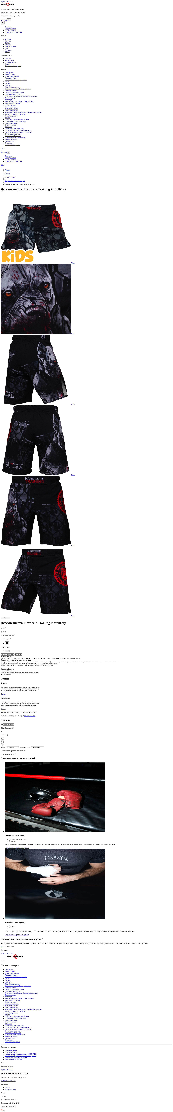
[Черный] (7, 643)
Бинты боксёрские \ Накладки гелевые (18, 89)
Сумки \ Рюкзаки (11, 125)
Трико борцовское (11, 116)
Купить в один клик (7, 654)
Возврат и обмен (10, 46)
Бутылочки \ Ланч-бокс (13, 136)
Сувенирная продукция (13, 134)
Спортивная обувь (11, 123)
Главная (7, 170)
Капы (7, 82)
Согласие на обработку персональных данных (20, 1056)
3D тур (7, 52)
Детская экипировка (12, 76)
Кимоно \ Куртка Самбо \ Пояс (15, 114)
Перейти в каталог (11, 62)
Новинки (8, 58)
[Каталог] (2, 1110)
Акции (7, 43)
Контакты (8, 50)
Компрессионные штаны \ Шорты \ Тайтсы (19, 101)
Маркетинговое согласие (13, 1059)
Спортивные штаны (12, 107)
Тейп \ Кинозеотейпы (12, 87)
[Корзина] (1, 150)
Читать (3, 694)
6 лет (7, 651)
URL (73, 263)
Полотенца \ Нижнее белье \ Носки (17, 119)
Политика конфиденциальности (16, 1057)
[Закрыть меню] (3, 22)
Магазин (4, 20)
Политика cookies (11, 1052)
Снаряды (8, 83)
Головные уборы (10, 78)
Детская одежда (10, 74)
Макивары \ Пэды (11, 91)
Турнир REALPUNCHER (13, 32)
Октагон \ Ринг (10, 141)
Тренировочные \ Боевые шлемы (16, 80)
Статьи (7, 1087)
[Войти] (1, 960)
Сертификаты (9, 72)
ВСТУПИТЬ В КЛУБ (8, 1081)
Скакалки (8, 85)
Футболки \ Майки (11, 109)
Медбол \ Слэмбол (11, 139)
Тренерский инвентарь (12, 94)
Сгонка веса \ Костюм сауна (14, 128)
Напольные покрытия (12, 145)
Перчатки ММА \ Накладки (14, 92)
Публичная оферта (11, 1050)
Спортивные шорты (12, 110)
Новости (8, 41)
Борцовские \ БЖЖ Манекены (15, 137)
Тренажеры (9, 143)
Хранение (8, 127)
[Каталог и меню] (9, 19)
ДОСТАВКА (7, 674)
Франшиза (8, 27)
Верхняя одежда (10, 105)
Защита (7, 118)
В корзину (18, 654)
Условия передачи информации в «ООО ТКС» (21, 1054)
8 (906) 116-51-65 (6, 953)
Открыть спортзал (11, 30)
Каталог (7, 173)
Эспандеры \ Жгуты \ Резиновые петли (18, 130)
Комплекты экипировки (13, 66)
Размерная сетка (29, 716)
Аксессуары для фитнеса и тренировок (18, 132)
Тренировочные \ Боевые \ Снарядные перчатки (21, 96)
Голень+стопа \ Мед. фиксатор (15, 121)
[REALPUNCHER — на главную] (7, 6)
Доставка (8, 44)
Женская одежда (10, 98)
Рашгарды (8, 100)
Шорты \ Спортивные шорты (15, 181)
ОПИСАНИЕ (7, 656)
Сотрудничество (10, 29)
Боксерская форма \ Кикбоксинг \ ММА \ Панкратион (23, 112)
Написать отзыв (8, 724)
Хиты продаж (9, 60)
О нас (7, 48)
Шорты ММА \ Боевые (12, 103)
